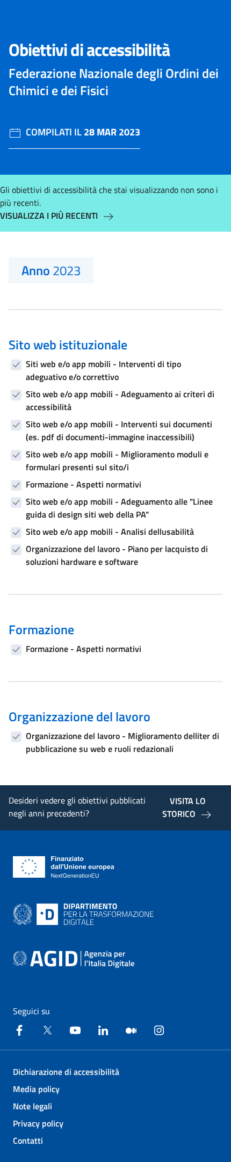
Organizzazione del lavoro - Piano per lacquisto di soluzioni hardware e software (117, 555)
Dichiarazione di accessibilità (66, 1071)
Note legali (32, 1106)
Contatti (28, 1140)
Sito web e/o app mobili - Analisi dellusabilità (110, 531)
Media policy (36, 1088)
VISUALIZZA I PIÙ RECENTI (49, 215)
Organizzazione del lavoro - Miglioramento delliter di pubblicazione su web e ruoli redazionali (122, 742)
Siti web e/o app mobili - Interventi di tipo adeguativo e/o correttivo (103, 370)
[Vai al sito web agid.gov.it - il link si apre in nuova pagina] (73, 959)
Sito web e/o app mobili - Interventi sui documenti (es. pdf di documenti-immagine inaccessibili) (119, 430)
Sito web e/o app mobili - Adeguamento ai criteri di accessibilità (120, 400)
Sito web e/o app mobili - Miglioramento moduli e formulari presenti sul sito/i (117, 461)
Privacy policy (38, 1123)
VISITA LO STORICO (184, 807)
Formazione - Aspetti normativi (83, 484)
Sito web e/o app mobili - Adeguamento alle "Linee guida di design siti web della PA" (119, 508)
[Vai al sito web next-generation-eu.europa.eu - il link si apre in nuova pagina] (63, 867)
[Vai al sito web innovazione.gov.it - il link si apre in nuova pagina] (85, 914)
